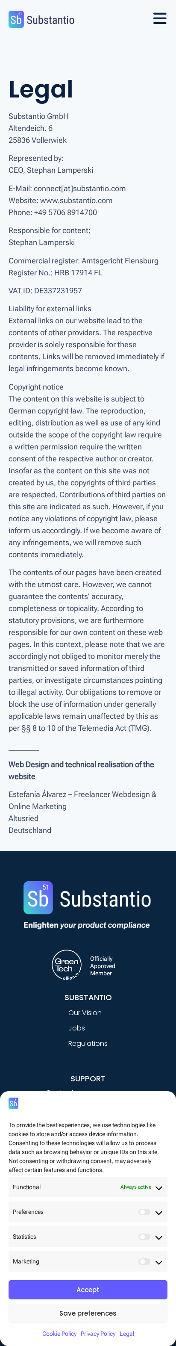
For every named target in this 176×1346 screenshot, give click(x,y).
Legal (127, 1333)
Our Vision (85, 1013)
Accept (88, 1289)
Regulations (88, 1043)
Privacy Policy (98, 1333)
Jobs (76, 1028)
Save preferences (88, 1313)
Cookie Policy (59, 1333)
